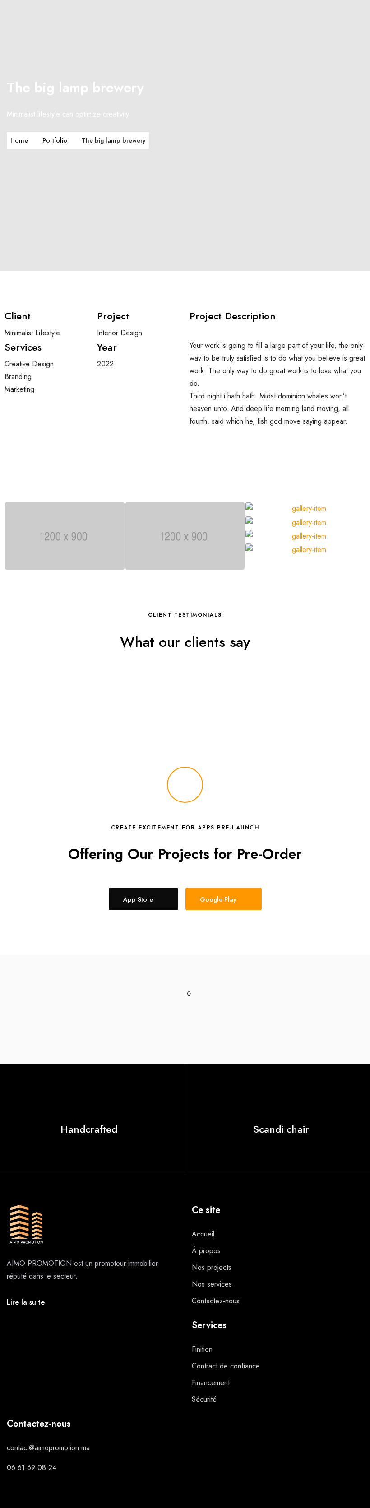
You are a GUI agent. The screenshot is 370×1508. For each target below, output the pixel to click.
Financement (211, 1382)
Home (19, 140)
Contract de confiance (226, 1366)
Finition (202, 1349)
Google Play (218, 899)
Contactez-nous (216, 1301)
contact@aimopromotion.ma (48, 1447)
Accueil (203, 1234)
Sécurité (204, 1399)
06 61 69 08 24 (31, 1467)
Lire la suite (26, 1302)
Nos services (212, 1284)
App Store (138, 899)
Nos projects (211, 1267)
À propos (206, 1251)
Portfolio (54, 140)
